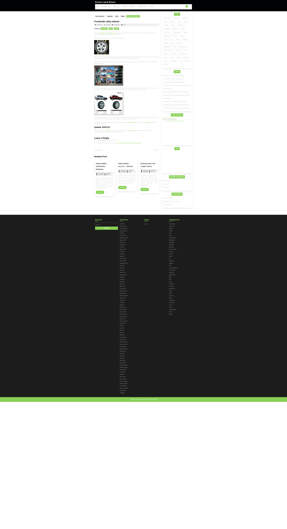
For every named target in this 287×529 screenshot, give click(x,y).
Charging (166, 25)
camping (185, 21)
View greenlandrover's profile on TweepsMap (175, 121)
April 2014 (122, 270)
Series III (185, 57)
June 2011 (122, 328)
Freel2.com (166, 82)
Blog (170, 233)
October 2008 (123, 386)
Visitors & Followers (128, 6)
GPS (173, 43)
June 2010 (122, 353)
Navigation (178, 50)
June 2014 (122, 267)
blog (179, 21)
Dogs (185, 32)
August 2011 (123, 323)
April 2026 (122, 223)
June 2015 (122, 254)
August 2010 (123, 351)
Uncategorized (172, 309)
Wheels (123, 16)
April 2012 (122, 304)
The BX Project (167, 108)
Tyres (181, 61)
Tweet (170, 304)
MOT (171, 50)
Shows (165, 61)
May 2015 (122, 256)
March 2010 (122, 360)
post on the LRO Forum (129, 122)
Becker (173, 21)
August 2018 (123, 240)
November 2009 (123, 367)
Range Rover (183, 54)
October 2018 (123, 235)
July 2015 (122, 251)
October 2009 (123, 369)
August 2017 (123, 244)
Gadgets (166, 43)
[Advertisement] (177, 161)
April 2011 (122, 332)
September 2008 (124, 388)
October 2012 (123, 293)
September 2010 (124, 348)
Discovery (183, 28)
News (186, 50)
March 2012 (122, 307)
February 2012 (123, 309)
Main (175, 46)
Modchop (153, 170)
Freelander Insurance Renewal (101, 166)
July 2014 (122, 265)
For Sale (177, 39)
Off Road (166, 54)
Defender (175, 28)
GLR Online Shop (106, 6)
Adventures (172, 226)
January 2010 (123, 362)
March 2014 (122, 272)
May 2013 (122, 281)
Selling (178, 57)
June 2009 (122, 372)
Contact (151, 6)
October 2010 (123, 346)
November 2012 (123, 291)
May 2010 (122, 355)
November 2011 (123, 316)
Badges (184, 18)
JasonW (108, 24)
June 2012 (122, 302)
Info (97, 6)
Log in (145, 223)
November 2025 (123, 230)
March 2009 (122, 376)
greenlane (179, 43)
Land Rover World (167, 204)
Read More (100, 193)
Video (187, 61)
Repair (165, 57)
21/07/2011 (99, 24)
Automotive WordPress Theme (139, 399)
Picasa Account (134, 130)
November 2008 (123, 383)
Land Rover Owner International (171, 201)
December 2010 (123, 342)
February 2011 (123, 337)
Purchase (174, 54)
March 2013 (122, 286)
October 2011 (123, 318)
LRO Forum (109, 130)
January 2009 (123, 379)
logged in (103, 140)
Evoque (182, 36)
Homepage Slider (173, 267)
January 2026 (123, 226)
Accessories (167, 18)
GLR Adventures (141, 6)
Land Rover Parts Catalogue (170, 85)
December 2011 (123, 314)
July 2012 (122, 300)
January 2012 (123, 311)
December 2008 (123, 381)
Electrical (175, 36)
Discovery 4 (167, 32)
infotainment (167, 46)
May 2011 (122, 330)
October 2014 (123, 261)
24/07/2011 (123, 170)
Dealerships (181, 25)
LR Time (165, 92)
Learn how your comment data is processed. (129, 143)
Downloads (116, 6)
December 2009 (123, 365)
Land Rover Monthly (168, 198)
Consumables (172, 237)
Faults (165, 39)
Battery (166, 21)
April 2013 (122, 284)
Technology (173, 61)
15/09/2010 (101, 173)
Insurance (171, 272)
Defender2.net (167, 75)
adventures (176, 18)
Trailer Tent (172, 302)
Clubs (173, 25)
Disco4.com (166, 78)
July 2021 (122, 233)
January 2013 (123, 288)
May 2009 (122, 374)
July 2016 (122, 247)
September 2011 (124, 321)
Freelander (110, 16)
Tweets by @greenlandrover (169, 118)
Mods (116, 16)
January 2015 (123, 258)
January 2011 (123, 339)
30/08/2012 (145, 170)
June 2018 (122, 242)
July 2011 (122, 325)
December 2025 (123, 228)
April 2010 (122, 358)
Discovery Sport (177, 32)
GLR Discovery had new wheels (108, 33)
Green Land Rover (105, 2)
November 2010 (123, 344)
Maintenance (183, 46)
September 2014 (124, 263)
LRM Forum (148, 122)
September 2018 (124, 237)
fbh (171, 39)
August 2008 (123, 390)
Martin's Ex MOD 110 (168, 101)
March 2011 (122, 335)
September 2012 (124, 295)
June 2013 (122, 279)
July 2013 (122, 277)
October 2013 (123, 274)
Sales (172, 57)
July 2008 (122, 392)
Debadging (166, 28)
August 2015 (123, 249)
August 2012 (123, 298)
